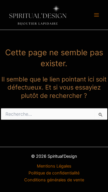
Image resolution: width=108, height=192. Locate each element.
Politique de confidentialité (54, 173)
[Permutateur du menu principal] (96, 14)
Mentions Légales (54, 166)
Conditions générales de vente (54, 180)
